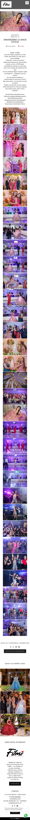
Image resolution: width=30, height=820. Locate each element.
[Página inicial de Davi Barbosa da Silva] (6, 4)
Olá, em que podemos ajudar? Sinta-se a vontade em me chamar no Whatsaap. (14, 809)
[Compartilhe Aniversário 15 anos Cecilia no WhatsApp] (13, 647)
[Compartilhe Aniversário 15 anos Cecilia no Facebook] (10, 647)
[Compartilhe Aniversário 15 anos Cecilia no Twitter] (16, 647)
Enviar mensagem (16, 796)
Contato (15, 812)
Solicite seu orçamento (15, 651)
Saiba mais (15, 783)
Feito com (15, 818)
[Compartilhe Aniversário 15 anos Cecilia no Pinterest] (19, 647)
